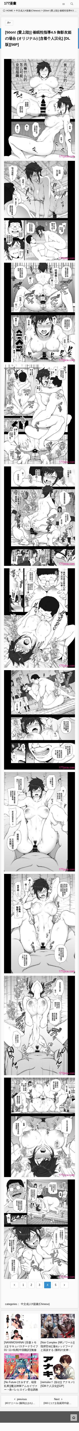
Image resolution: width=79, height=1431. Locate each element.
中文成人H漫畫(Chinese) (28, 10)
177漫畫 (10, 3)
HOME (9, 10)
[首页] (73, 1417)
